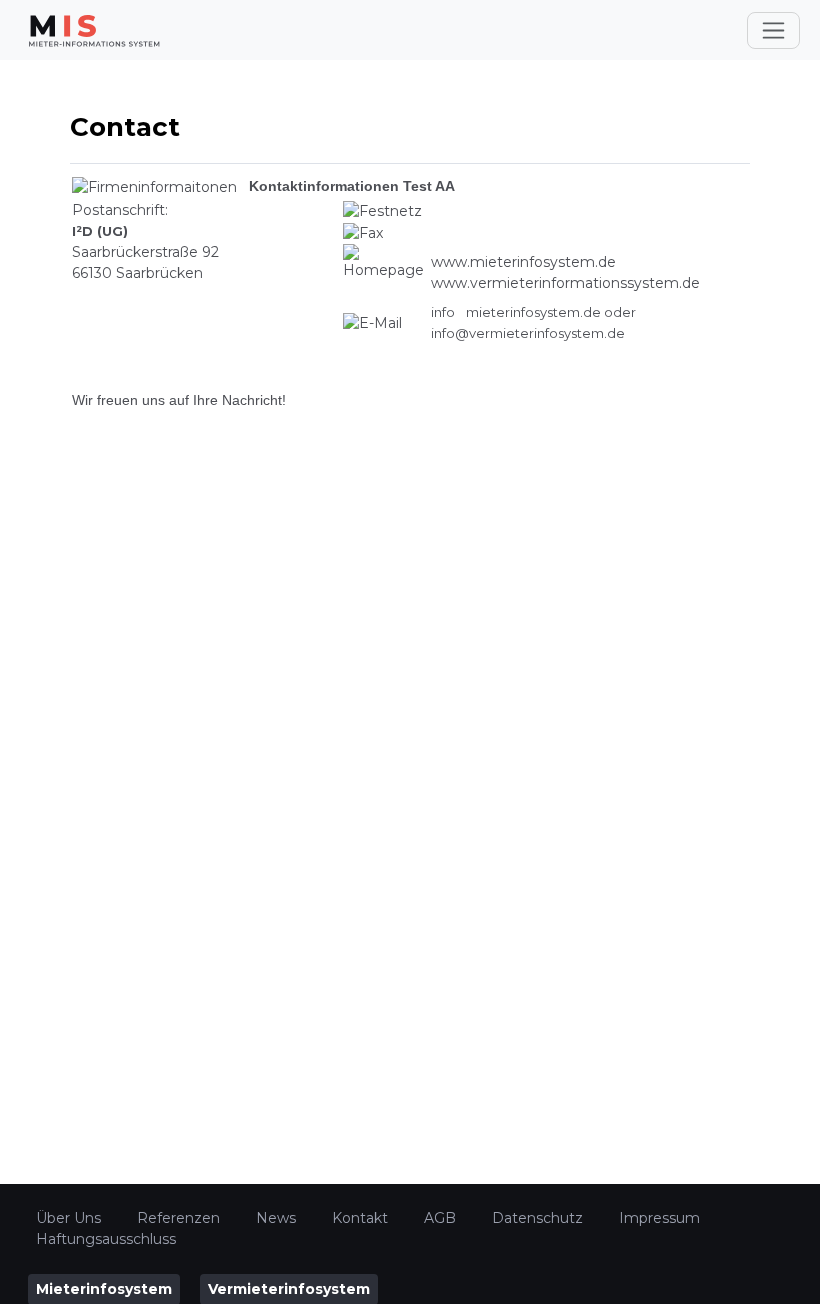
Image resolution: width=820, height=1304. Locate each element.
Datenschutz (537, 1218)
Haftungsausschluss (106, 1239)
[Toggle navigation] (773, 30)
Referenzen (178, 1218)
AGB (440, 1218)
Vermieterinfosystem (289, 1289)
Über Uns (68, 1218)
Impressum (659, 1218)
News (276, 1218)
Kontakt (360, 1218)
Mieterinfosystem (104, 1289)
